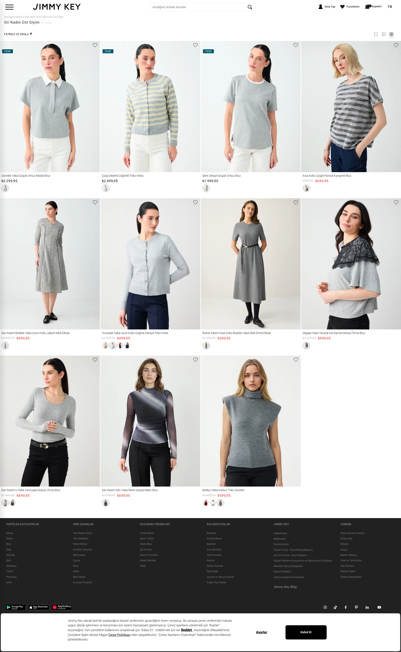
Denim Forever (215, 565)
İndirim (211, 560)
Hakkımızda (280, 533)
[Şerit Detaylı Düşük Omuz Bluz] (211, 106)
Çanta (76, 560)
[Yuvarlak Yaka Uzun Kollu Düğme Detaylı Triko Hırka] (110, 263)
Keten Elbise (80, 544)
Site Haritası (347, 565)
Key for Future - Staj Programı (290, 555)
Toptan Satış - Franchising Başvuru (293, 549)
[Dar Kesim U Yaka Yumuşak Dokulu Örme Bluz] (10, 421)
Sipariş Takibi (347, 571)
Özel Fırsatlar (214, 555)
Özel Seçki (212, 571)
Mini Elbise (79, 577)
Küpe (76, 571)
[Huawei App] (61, 607)
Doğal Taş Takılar (216, 582)
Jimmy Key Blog (285, 587)
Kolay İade (346, 538)
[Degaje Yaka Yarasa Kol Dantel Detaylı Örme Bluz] (311, 263)
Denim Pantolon (149, 555)
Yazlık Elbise (147, 533)
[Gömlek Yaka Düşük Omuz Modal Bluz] (10, 106)
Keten (9, 538)
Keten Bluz (146, 544)
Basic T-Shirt (147, 538)
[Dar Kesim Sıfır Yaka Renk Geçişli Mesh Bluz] (110, 421)
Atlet (8, 582)
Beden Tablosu (348, 555)
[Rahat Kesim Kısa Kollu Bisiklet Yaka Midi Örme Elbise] (213, 263)
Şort (8, 560)
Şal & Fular (146, 549)
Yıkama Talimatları (351, 560)
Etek (8, 549)
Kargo (343, 549)
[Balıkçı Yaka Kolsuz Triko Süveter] (211, 421)
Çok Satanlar (214, 549)
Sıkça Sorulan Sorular (352, 533)
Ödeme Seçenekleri (351, 577)
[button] (5, 188)
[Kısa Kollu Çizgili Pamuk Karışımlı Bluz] (311, 106)
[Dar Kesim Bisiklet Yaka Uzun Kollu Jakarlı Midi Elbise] (12, 263)
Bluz (8, 544)
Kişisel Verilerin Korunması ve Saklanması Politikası (303, 560)
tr (390, 7)
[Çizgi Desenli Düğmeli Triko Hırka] (110, 106)
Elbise (9, 533)
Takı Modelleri (81, 538)
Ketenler (211, 533)
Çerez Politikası (282, 571)
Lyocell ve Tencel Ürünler (220, 577)
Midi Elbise (79, 555)
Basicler (211, 544)
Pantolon (11, 577)
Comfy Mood (214, 538)
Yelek (143, 565)
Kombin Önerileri (82, 549)
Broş (75, 565)
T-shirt (9, 571)
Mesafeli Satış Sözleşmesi (288, 566)
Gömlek (10, 555)
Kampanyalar (281, 544)
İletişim (344, 544)
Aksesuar (11, 565)
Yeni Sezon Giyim (83, 533)
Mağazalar (280, 538)
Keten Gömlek (148, 560)
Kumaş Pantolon (82, 582)
